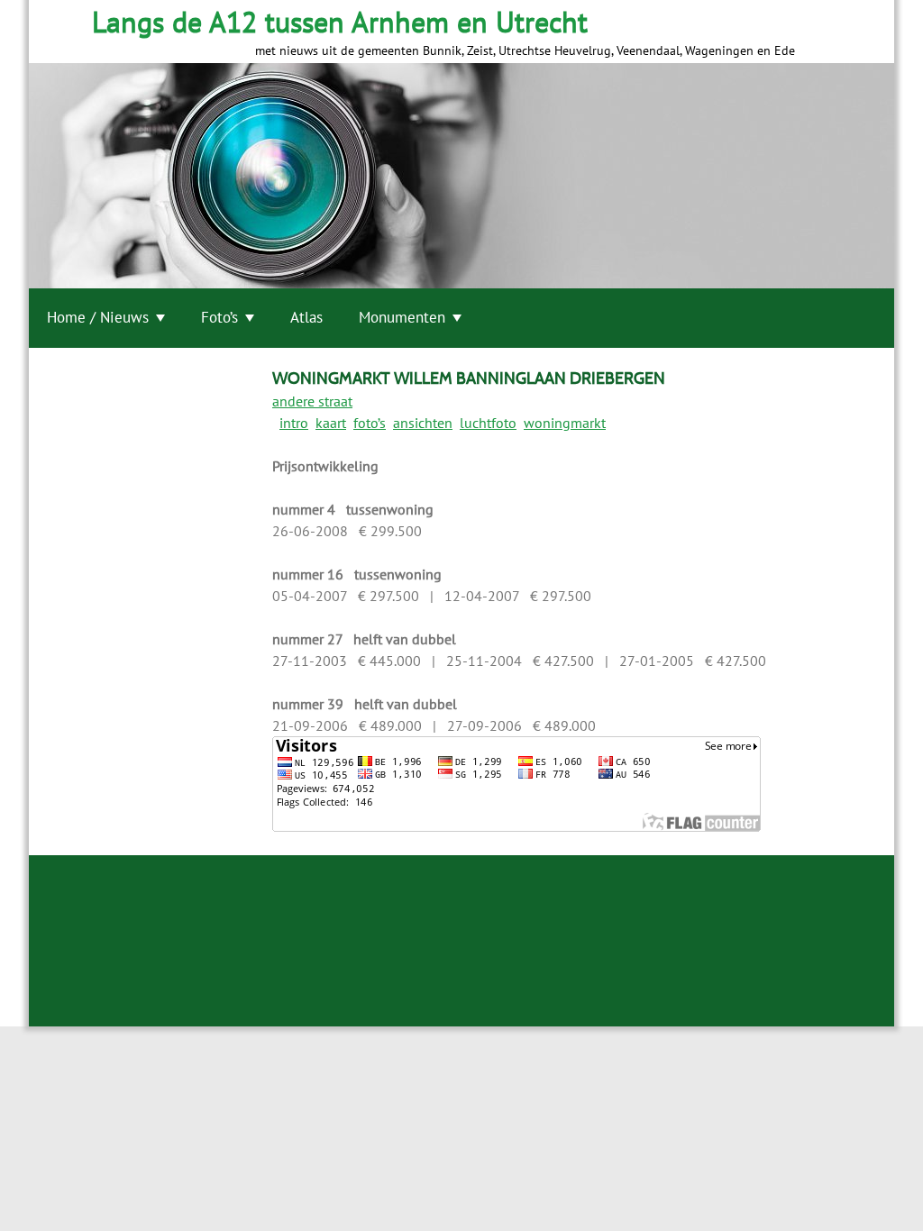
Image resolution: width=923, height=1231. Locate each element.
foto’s (369, 423)
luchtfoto (488, 423)
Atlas (306, 317)
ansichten (422, 423)
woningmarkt (565, 423)
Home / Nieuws (98, 317)
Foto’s (219, 317)
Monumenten (402, 317)
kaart (330, 423)
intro (293, 423)
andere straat (312, 401)
